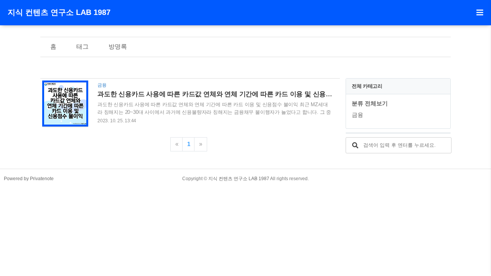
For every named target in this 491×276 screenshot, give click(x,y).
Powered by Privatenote (29, 178)
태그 (82, 46)
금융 (357, 115)
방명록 (118, 46)
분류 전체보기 (370, 103)
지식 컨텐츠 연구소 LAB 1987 (59, 12)
